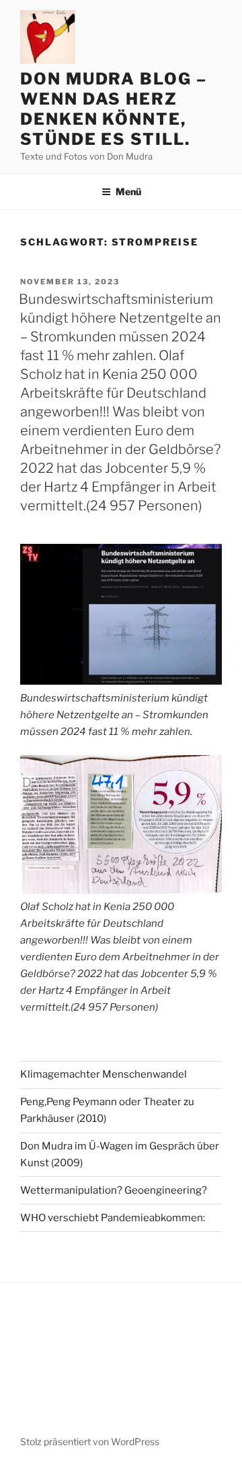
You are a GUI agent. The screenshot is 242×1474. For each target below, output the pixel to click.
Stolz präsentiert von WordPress (89, 1441)
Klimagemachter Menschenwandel (103, 1074)
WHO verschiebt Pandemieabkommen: (112, 1218)
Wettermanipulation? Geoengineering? (113, 1190)
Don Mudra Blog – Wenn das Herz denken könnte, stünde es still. (113, 109)
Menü (128, 191)
